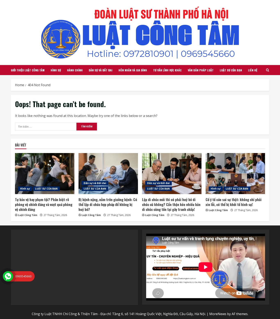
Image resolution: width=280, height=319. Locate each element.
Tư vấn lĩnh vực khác (167, 70)
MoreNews (217, 314)
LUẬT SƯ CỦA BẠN (231, 70)
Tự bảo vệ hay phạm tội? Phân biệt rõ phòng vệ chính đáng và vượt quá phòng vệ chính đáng (43, 204)
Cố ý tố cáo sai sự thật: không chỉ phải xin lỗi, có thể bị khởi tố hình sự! (234, 202)
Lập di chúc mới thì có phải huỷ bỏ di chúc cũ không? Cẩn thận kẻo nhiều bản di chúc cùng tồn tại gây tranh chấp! (171, 204)
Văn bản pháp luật (201, 70)
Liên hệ (252, 70)
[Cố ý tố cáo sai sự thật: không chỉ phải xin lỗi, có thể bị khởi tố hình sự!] (235, 173)
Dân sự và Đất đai (100, 70)
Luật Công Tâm (27, 215)
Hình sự (56, 70)
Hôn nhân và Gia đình (132, 70)
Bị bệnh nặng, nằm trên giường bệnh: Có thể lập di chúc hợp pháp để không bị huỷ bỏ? (108, 204)
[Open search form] (267, 70)
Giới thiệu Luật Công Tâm (27, 70)
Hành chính (75, 70)
